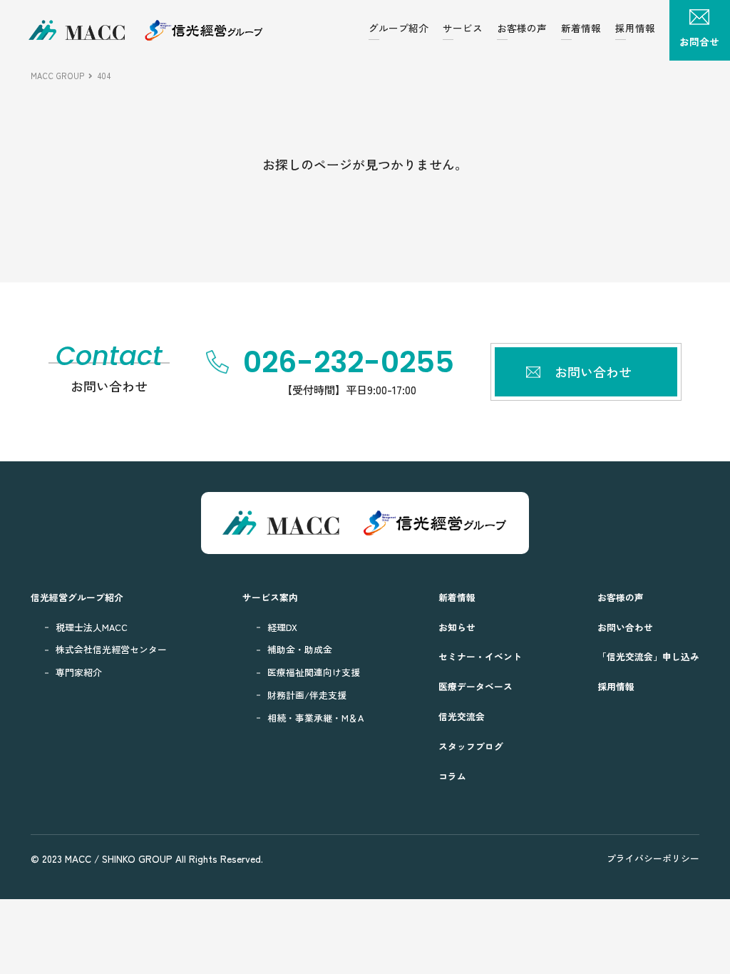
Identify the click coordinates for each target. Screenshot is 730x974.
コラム (452, 776)
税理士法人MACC (92, 627)
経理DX (282, 627)
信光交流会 (461, 716)
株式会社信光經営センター (111, 649)
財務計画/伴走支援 (306, 695)
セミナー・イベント (480, 656)
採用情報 (635, 28)
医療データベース (475, 686)
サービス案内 (270, 597)
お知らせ (456, 627)
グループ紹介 (398, 28)
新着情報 (581, 28)
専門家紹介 (79, 672)
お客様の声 (522, 28)
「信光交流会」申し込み (648, 656)
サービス (463, 28)
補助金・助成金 (299, 649)
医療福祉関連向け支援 (313, 672)
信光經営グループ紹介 (77, 597)
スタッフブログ (470, 746)
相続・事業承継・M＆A (315, 717)
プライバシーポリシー (653, 858)
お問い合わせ (625, 627)
